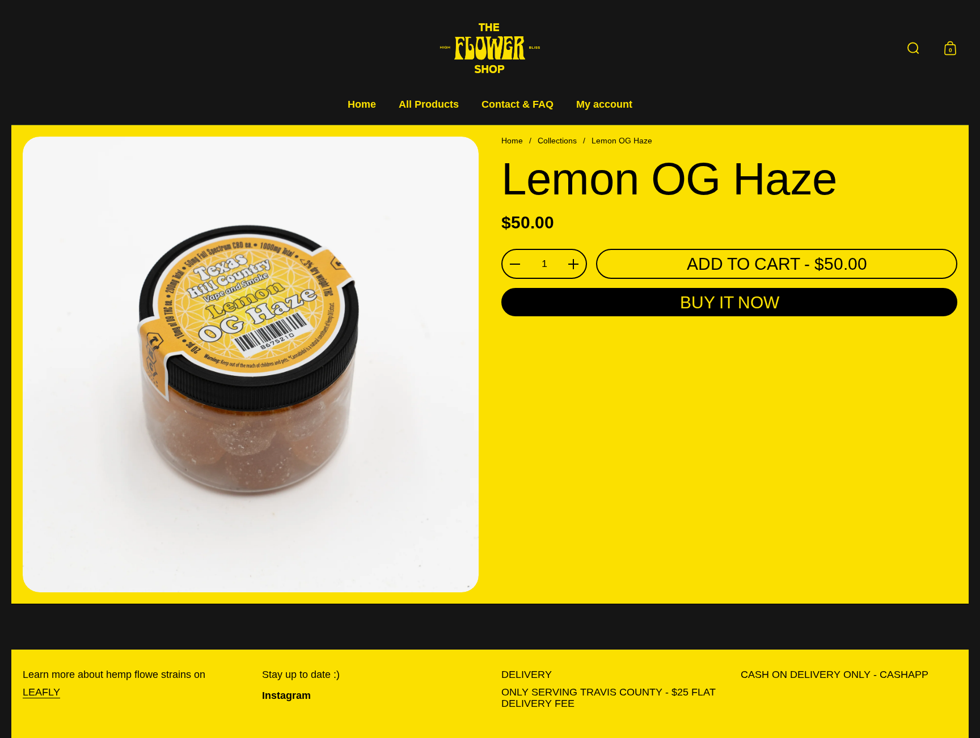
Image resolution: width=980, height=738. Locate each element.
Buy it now (729, 302)
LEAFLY (41, 692)
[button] (913, 48)
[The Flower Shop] (490, 48)
